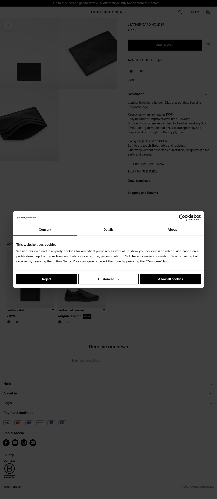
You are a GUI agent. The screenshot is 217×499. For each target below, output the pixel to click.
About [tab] (172, 229)
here (135, 256)
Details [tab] (108, 229)
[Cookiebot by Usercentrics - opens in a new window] (182, 217)
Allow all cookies (170, 279)
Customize (106, 279)
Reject (46, 279)
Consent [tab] (45, 229)
